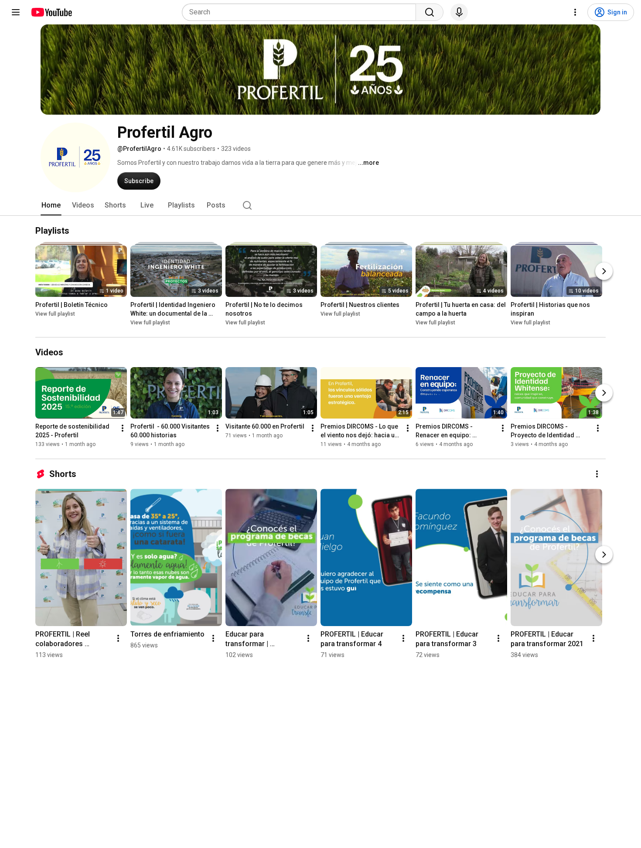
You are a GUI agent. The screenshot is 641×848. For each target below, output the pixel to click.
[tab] (51, 205)
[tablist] (320, 205)
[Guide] (15, 12)
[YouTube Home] (51, 12)
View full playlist (55, 314)
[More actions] (122, 428)
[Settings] (575, 12)
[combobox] (301, 12)
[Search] (429, 12)
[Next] (604, 271)
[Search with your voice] (459, 12)
